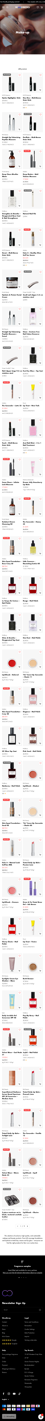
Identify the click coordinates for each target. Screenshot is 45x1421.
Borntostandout (29, 1365)
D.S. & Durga (29, 1372)
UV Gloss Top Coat (9, 751)
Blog (3, 1333)
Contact (4, 1322)
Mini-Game (6, 1336)
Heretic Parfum (29, 1376)
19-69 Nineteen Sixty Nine (33, 1354)
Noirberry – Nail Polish (11, 786)
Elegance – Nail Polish (31, 711)
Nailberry (4, 211)
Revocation (28, 1325)
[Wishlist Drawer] (38, 7)
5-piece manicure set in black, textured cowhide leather (12, 1215)
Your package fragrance (10, 1354)
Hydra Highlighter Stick (11, 98)
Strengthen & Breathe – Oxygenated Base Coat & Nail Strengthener (11, 216)
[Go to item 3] (23, 1277)
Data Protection (29, 1333)
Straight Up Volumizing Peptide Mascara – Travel (11, 334)
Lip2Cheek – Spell (30, 1173)
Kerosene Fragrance (31, 1379)
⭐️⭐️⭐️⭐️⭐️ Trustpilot (9, 1343)
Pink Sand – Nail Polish (32, 751)
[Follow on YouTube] (14, 1393)
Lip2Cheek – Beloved (10, 675)
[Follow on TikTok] (19, 1393)
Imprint (27, 1336)
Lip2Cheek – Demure (10, 902)
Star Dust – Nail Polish (31, 638)
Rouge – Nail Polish (30, 601)
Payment (5, 1365)
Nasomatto (28, 1383)
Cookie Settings (30, 1329)
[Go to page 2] (27, 1226)
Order (4, 1361)
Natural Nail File (29, 213)
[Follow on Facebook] (3, 1393)
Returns (4, 1372)
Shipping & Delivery (8, 1369)
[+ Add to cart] (40, 90)
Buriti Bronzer (28, 978)
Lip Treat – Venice (30, 941)
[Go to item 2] (21, 1277)
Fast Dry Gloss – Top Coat (33, 371)
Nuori (24, 403)
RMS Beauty (5, 134)
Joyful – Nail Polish (30, 1052)
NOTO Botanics (6, 95)
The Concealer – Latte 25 (12, 405)
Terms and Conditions (32, 1322)
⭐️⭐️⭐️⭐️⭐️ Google (9, 1340)
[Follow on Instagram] (8, 1393)
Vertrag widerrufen (31, 1340)
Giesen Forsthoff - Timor (29, 292)
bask (3, 1013)
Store (3, 1329)
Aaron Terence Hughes (32, 1361)
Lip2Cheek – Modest (31, 786)
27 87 (26, 1358)
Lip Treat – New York (31, 405)
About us (5, 1325)
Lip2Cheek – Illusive (31, 1212)
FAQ (3, 1358)
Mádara (25, 171)
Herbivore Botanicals (28, 479)
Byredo (27, 1369)
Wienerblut (28, 1387)
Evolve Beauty (5, 171)
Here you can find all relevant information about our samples (22, 1272)
